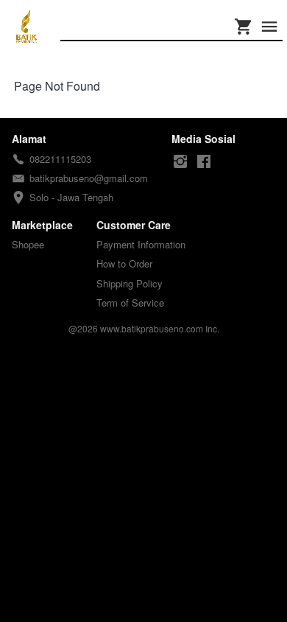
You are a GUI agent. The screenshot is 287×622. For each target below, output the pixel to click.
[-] (180, 162)
